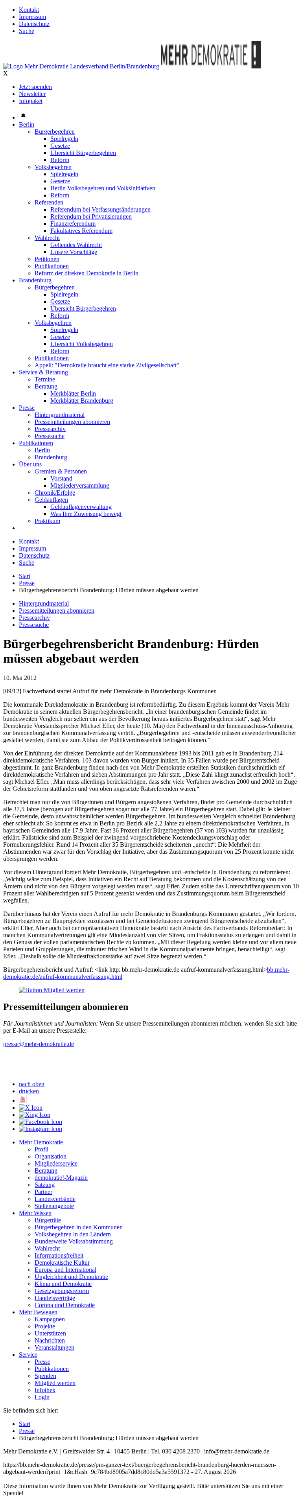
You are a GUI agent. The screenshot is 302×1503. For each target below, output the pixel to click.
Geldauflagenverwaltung (81, 506)
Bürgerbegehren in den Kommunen (79, 1227)
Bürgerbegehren (55, 131)
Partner (43, 1191)
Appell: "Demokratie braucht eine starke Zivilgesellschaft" (107, 365)
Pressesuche (49, 436)
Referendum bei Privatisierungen (91, 216)
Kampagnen (50, 1319)
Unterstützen (50, 1333)
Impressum (32, 16)
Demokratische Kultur (62, 1262)
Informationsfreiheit (59, 1255)
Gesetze (60, 145)
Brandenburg (35, 280)
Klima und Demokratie (63, 1283)
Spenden (45, 1375)
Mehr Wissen (35, 1213)
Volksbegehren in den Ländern (73, 1234)
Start (24, 576)
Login (42, 1397)
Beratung (46, 386)
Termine (45, 379)
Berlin (26, 124)
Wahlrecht (47, 237)
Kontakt (29, 9)
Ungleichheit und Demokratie (71, 1276)
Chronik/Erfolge (55, 492)
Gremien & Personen (61, 471)
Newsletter (32, 93)
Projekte (45, 1326)
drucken (29, 1091)
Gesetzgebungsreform (62, 1290)
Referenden (49, 202)
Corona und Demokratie (65, 1305)
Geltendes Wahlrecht (76, 244)
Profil (41, 1149)
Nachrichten (50, 1340)
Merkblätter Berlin (73, 393)
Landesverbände (55, 1198)
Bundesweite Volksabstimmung (74, 1241)
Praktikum (47, 521)
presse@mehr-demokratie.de (38, 1044)
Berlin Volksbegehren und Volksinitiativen (102, 188)
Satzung (45, 1184)
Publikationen (52, 266)
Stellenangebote (54, 1206)
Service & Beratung (43, 372)
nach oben (31, 1084)
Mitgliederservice (56, 1163)
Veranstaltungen (54, 1347)
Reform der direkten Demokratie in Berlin (86, 273)
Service (28, 1354)
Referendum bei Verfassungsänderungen (100, 209)
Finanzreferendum (73, 223)
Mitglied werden (55, 1383)
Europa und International (65, 1269)
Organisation (50, 1156)
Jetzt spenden (35, 86)
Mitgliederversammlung (79, 485)
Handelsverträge (55, 1298)
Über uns (30, 464)
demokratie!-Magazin (61, 1177)
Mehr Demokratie (41, 1142)
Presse (27, 407)
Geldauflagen (51, 499)
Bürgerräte (48, 1220)
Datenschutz (34, 23)
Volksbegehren (53, 167)
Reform (59, 160)
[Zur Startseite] (82, 66)
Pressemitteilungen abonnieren (72, 421)
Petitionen (47, 259)
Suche (26, 31)
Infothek (45, 1390)
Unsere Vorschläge (73, 252)
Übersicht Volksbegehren (81, 344)
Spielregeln (64, 138)
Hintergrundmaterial (60, 414)
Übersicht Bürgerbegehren (83, 152)
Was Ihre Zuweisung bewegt (86, 513)
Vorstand (61, 478)
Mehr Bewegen (38, 1312)
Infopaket (30, 101)
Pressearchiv (50, 428)
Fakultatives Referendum (81, 230)
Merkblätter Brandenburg (81, 400)
